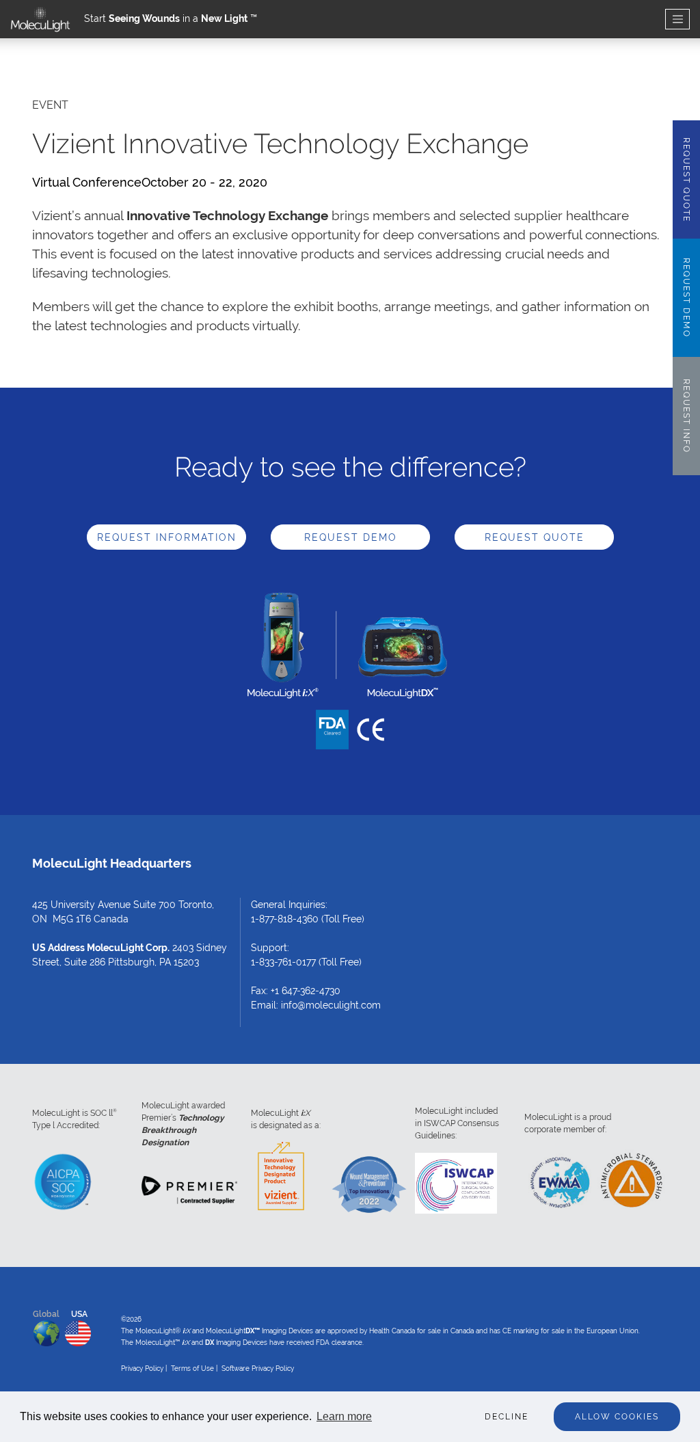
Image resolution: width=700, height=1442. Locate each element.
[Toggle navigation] (677, 19)
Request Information (167, 537)
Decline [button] (506, 1416)
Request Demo (350, 537)
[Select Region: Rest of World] (46, 1330)
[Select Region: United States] (78, 1330)
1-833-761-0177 (283, 962)
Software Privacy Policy (257, 1368)
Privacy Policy (142, 1368)
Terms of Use (192, 1368)
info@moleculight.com (331, 1005)
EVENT (50, 104)
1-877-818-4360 (285, 918)
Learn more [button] (344, 1416)
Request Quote (534, 537)
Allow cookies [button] (617, 1416)
